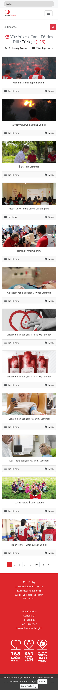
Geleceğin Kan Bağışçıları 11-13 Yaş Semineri (29, 334)
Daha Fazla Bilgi (29, 686)
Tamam (42, 681)
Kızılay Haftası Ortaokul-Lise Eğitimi (29, 544)
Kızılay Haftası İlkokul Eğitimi (29, 502)
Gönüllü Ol (29, 615)
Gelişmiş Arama (18, 48)
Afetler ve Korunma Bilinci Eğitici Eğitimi (29, 208)
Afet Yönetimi (29, 611)
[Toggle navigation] (48, 13)
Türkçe (51, 91)
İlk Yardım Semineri (29, 166)
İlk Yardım (29, 619)
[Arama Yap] (53, 27)
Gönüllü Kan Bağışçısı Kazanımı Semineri (29, 418)
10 (36, 564)
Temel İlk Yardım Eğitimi (29, 250)
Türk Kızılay (29, 582)
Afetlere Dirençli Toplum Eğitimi (29, 82)
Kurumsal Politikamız (29, 590)
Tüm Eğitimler (44, 48)
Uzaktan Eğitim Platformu (29, 586)
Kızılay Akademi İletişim (29, 628)
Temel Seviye (13, 91)
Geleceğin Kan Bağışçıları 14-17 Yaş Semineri (29, 376)
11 (42, 564)
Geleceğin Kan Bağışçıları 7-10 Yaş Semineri (29, 292)
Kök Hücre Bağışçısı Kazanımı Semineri (29, 460)
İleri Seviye (12, 217)
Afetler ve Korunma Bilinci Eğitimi (29, 124)
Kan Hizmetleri (29, 624)
